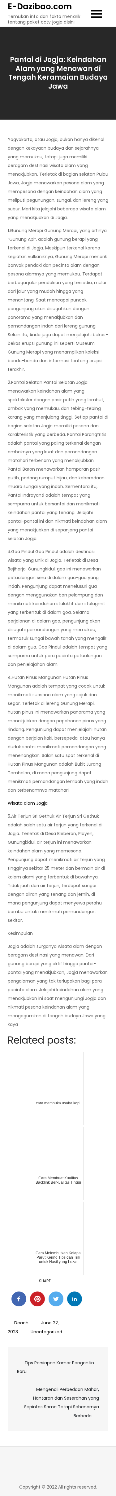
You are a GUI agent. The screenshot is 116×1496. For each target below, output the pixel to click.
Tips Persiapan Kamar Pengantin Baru (55, 1367)
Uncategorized (46, 1332)
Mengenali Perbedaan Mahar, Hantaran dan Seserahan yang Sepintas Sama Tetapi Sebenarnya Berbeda (61, 1402)
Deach (21, 1323)
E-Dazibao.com (40, 6)
